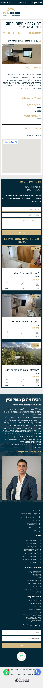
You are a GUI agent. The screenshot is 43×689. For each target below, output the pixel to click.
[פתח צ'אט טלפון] (38, 672)
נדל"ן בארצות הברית (33, 618)
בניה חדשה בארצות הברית (31, 615)
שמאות (38, 577)
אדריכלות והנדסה (34, 583)
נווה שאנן (28, 41)
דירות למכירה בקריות (33, 543)
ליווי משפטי (37, 592)
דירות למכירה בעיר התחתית (31, 556)
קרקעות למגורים (35, 609)
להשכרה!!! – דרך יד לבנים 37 (26, 273)
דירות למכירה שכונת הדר (32, 559)
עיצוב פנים (37, 586)
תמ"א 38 (37, 606)
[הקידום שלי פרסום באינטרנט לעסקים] (21, 682)
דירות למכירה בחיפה (33, 540)
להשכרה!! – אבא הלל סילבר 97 (25, 321)
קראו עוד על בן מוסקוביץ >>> (29, 451)
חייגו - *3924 (5, 2)
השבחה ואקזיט (35, 603)
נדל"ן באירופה (36, 612)
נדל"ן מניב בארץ (35, 600)
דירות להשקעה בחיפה (33, 546)
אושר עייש (12, 41)
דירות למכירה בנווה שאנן (32, 550)
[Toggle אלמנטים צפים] (6, 672)
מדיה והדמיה (36, 575)
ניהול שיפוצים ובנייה (34, 580)
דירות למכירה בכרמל (33, 562)
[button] (38, 12)
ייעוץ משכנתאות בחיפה (32, 589)
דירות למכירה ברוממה (33, 553)
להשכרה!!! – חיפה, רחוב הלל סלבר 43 (22, 370)
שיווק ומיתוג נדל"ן (34, 572)
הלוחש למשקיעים (34, 621)
